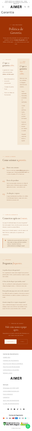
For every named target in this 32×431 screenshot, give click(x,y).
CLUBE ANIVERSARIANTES (11, 403)
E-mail (22, 341)
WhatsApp (11, 341)
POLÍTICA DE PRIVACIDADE (11, 367)
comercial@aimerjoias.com (11, 391)
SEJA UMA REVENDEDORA (11, 400)
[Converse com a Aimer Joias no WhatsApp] (28, 426)
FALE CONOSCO (8, 394)
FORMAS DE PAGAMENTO (11, 360)
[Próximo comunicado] (29, 2)
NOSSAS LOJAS (7, 373)
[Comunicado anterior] (2, 2)
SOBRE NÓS (6, 357)
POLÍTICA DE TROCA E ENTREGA (13, 363)
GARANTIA (6, 397)
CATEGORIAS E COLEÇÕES (11, 370)
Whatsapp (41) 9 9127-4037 (11, 388)
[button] (3, 6)
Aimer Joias (17, 428)
